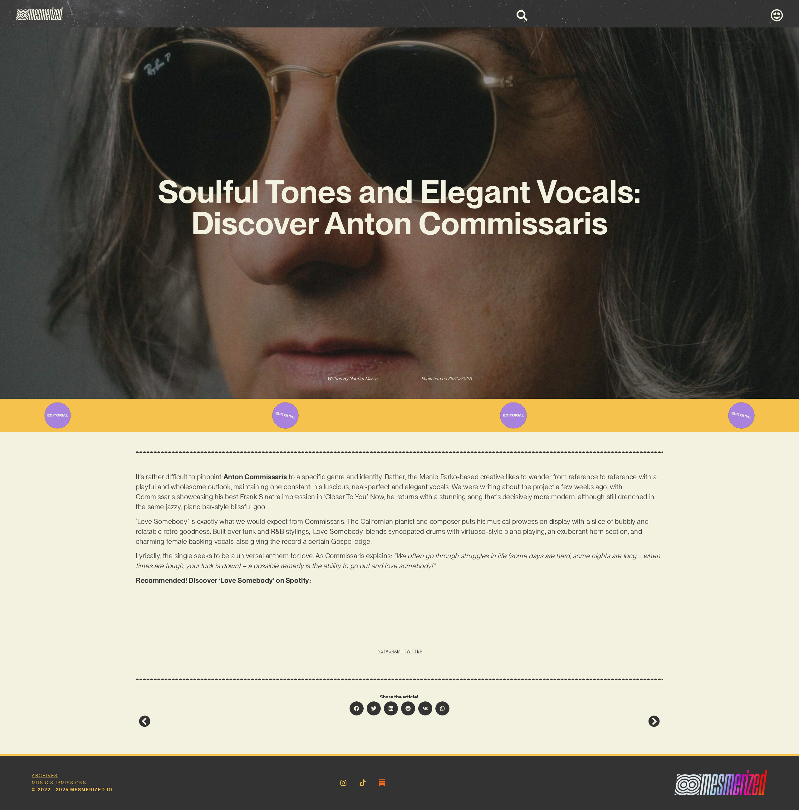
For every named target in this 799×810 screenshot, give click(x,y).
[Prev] (269, 721)
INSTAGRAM (388, 651)
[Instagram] (343, 782)
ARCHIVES (45, 775)
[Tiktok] (362, 782)
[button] (357, 708)
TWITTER (413, 651)
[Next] (530, 721)
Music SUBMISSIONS (59, 782)
